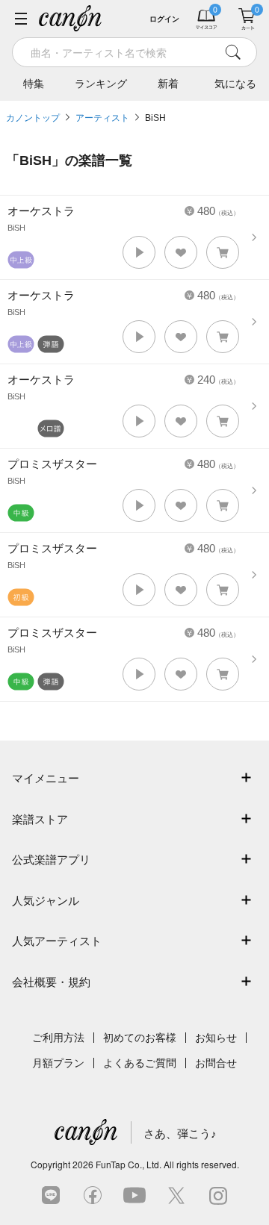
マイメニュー (45, 778)
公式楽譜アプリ (51, 859)
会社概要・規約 (51, 982)
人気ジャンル (45, 900)
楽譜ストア (40, 819)
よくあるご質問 (139, 1063)
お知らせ (216, 1037)
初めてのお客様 (139, 1037)
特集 (33, 84)
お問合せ (216, 1063)
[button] (139, 252)
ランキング (101, 84)
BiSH (155, 118)
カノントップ (33, 118)
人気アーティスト (57, 941)
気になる (235, 84)
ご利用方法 (58, 1037)
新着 (168, 84)
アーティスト (102, 118)
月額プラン (58, 1063)
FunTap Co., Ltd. (128, 1164)
